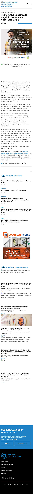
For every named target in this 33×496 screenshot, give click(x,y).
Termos (3, 467)
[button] (23, 163)
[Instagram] (5, 478)
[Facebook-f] (2, 478)
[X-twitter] (10, 478)
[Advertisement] (16, 405)
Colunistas (3, 188)
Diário (11, 11)
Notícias (7, 11)
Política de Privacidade (7, 464)
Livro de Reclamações (6, 470)
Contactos (3, 473)
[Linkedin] (13, 478)
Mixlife (27, 484)
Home (2, 11)
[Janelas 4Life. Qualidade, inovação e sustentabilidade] (16, 260)
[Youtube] (8, 478)
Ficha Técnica (4, 461)
